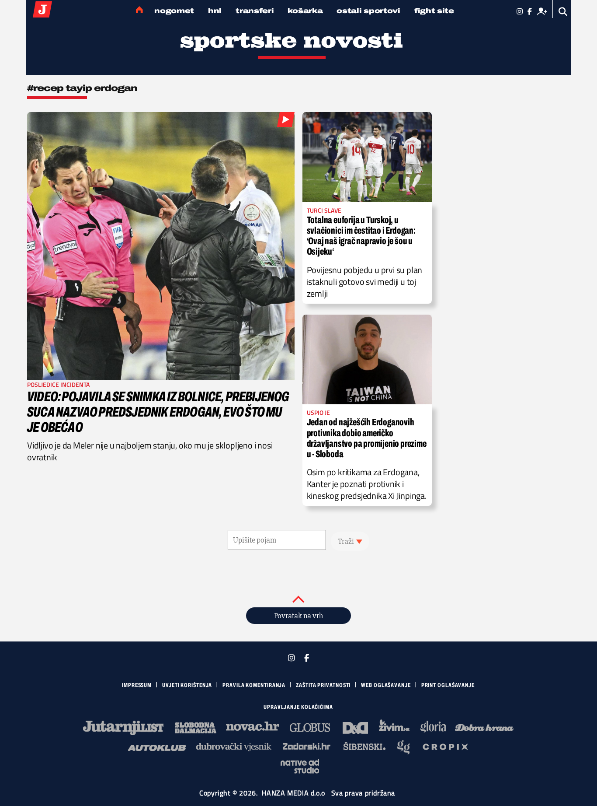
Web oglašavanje (386, 685)
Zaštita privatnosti (323, 685)
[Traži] (563, 11)
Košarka (305, 10)
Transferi (255, 10)
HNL (215, 10)
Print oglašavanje (448, 685)
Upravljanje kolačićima (298, 707)
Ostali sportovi (368, 10)
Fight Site (434, 10)
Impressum (137, 685)
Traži (346, 541)
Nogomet (174, 10)
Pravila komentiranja (253, 685)
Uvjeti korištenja (187, 685)
